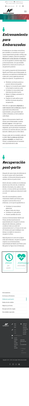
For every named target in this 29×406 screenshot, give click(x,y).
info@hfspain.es (19, 1)
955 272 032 (10, 1)
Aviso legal (15, 359)
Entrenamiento (6, 292)
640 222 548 (15, 331)
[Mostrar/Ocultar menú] (25, 11)
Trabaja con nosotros (23, 350)
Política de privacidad (22, 359)
